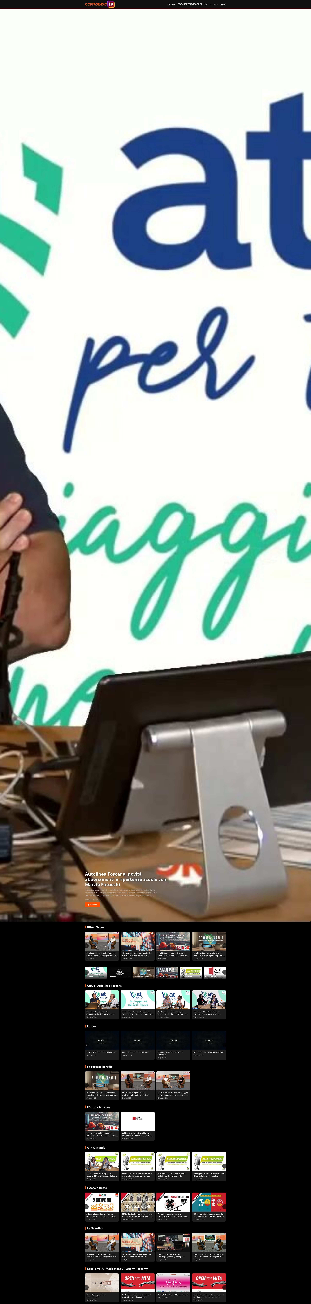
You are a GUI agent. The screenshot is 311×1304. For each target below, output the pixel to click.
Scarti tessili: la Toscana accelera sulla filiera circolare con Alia (171, 1174)
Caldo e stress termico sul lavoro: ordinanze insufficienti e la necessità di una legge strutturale (137, 1135)
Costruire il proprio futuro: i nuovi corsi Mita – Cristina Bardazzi (136, 1296)
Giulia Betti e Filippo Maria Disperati (173, 1295)
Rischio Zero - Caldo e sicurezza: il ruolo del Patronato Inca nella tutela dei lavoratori (173, 955)
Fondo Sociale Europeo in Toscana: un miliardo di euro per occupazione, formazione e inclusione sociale (209, 955)
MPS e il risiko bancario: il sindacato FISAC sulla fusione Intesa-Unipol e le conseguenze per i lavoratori (137, 1216)
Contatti (223, 4)
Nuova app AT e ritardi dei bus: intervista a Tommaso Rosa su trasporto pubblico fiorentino (206, 1014)
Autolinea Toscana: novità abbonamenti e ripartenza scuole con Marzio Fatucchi (100, 1014)
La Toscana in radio (100, 1066)
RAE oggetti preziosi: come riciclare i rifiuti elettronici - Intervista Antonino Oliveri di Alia (209, 1175)
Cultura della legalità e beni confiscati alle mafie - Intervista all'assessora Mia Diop (135, 1095)
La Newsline (95, 1228)
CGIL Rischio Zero (98, 1107)
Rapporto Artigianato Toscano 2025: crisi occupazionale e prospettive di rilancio (209, 1256)
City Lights (213, 4)
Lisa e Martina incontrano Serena (136, 1052)
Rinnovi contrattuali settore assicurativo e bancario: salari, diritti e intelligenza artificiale (173, 1216)
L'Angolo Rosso (97, 1188)
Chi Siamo (171, 4)
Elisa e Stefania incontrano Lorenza (101, 1052)
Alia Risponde (96, 1147)
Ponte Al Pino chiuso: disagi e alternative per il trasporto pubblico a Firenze (173, 1014)
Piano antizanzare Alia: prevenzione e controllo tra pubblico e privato (137, 1174)
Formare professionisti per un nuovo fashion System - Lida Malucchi (209, 1296)
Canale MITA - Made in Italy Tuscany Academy (117, 1268)
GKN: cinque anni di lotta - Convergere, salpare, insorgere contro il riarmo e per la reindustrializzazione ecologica (171, 1258)
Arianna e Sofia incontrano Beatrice (208, 1052)
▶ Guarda (92, 905)
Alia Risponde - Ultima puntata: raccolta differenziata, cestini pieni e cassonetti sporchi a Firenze (101, 1175)
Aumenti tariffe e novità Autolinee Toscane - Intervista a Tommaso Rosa (137, 1013)
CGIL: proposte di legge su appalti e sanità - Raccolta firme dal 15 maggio (209, 1215)
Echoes (91, 1026)
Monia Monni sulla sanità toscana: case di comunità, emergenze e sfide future (101, 955)
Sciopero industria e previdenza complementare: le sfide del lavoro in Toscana (101, 1216)
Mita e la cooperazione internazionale (95, 1296)
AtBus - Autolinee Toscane (104, 985)
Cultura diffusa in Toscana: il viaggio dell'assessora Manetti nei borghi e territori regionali (173, 1095)
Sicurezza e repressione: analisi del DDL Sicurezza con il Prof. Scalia (136, 954)
